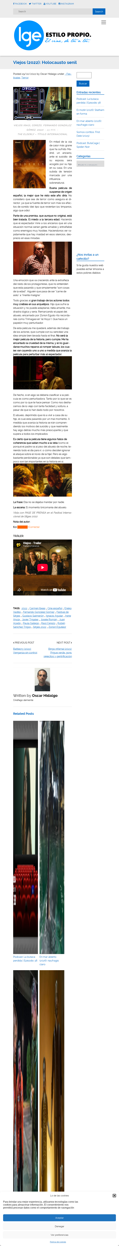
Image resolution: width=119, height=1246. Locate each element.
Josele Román (49, 619)
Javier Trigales (30, 619)
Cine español (55, 608)
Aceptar (59, 1217)
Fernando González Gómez (38, 612)
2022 (24, 608)
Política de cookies (58, 1242)
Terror (25, 77)
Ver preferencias (59, 1235)
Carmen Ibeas (37, 608)
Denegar (59, 1226)
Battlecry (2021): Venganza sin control (25, 650)
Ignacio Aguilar (54, 615)
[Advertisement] (98, 188)
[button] (114, 1195)
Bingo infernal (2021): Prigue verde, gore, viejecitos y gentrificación (58, 652)
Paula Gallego (31, 623)
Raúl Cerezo (48, 623)
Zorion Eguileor (57, 626)
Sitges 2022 (39, 626)
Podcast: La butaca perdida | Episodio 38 (25, 958)
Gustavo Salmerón (33, 615)
